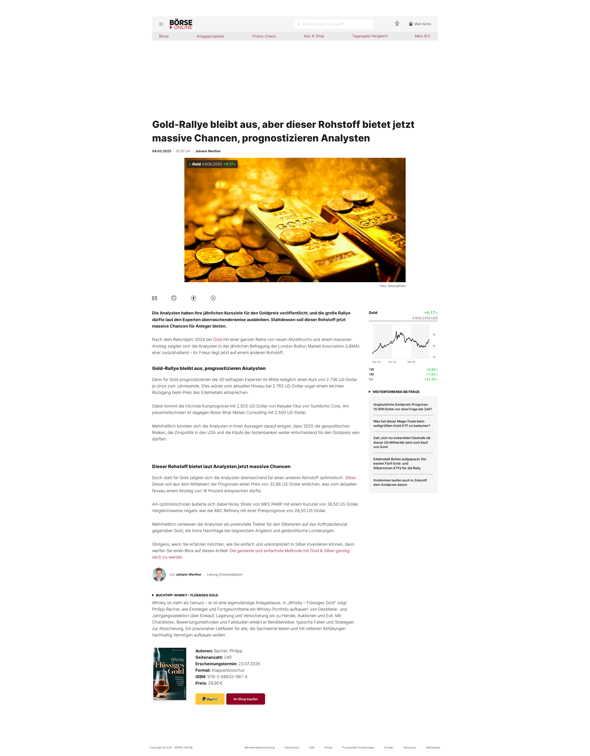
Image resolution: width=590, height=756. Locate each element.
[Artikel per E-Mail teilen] (154, 298)
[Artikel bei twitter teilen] (213, 298)
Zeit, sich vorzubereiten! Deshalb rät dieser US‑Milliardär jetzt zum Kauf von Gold (401, 442)
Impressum (409, 747)
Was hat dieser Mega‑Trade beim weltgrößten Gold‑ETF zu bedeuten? (401, 423)
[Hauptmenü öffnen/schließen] (161, 24)
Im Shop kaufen (245, 699)
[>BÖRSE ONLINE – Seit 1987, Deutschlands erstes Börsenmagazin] (181, 24)
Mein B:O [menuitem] (422, 36)
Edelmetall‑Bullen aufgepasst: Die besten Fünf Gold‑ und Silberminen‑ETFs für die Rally (399, 463)
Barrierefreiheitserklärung (260, 747)
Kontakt (388, 747)
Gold (217, 339)
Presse (328, 747)
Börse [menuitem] (164, 36)
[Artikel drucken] (174, 298)
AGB (311, 747)
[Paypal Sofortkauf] (209, 699)
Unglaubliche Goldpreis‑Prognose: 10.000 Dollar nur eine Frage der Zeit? (402, 406)
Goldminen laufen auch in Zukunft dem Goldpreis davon (400, 482)
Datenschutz (292, 747)
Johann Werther (188, 574)
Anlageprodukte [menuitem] (210, 36)
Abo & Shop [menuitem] (314, 36)
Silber (350, 477)
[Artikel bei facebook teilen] (193, 298)
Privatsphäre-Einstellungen (358, 747)
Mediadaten (433, 747)
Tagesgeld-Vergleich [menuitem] (370, 36)
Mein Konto (422, 24)
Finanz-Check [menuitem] (264, 36)
